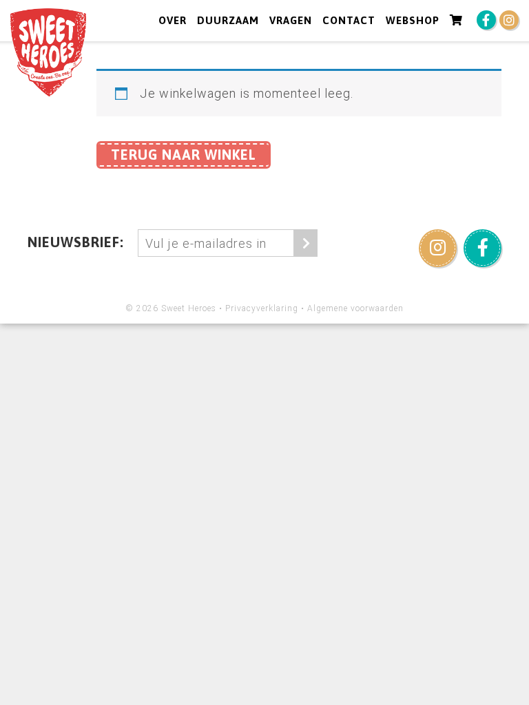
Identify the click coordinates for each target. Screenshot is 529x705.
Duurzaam (228, 20)
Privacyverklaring (261, 308)
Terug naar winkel (183, 154)
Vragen (290, 20)
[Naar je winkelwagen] (456, 20)
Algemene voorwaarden (355, 308)
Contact (348, 20)
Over (172, 20)
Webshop (412, 20)
